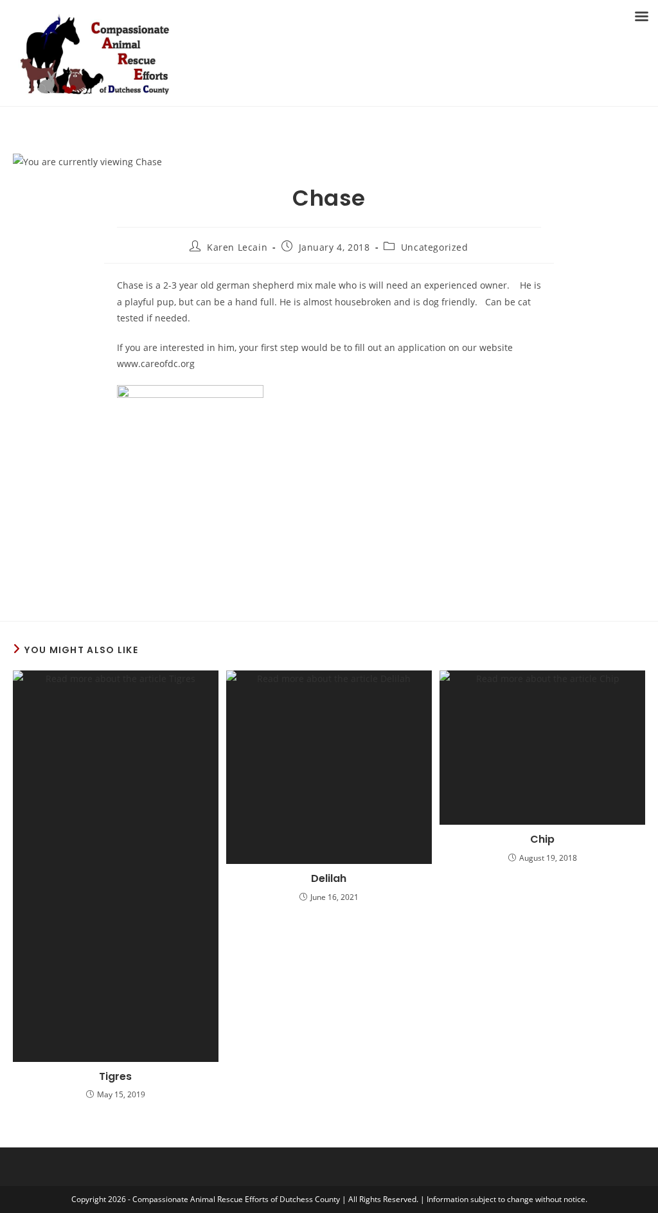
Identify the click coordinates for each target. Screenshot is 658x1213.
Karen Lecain (237, 247)
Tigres (115, 1077)
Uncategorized (434, 247)
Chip (542, 839)
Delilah (328, 879)
